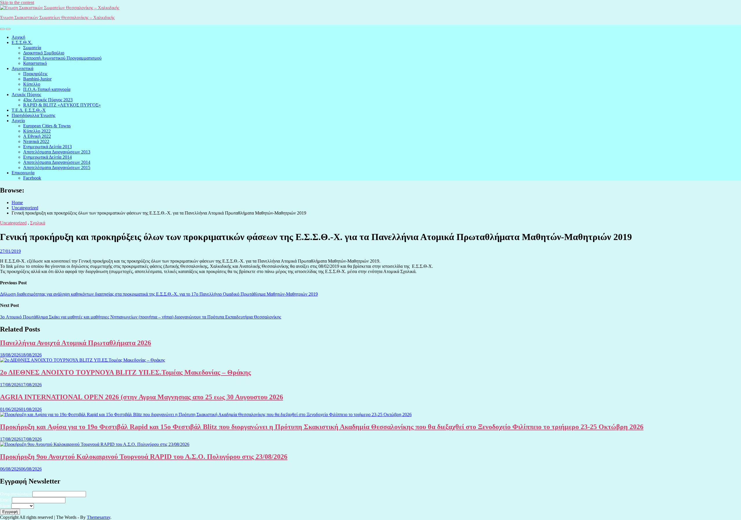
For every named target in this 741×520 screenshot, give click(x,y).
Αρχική (18, 37)
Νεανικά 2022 (36, 141)
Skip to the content (17, 2)
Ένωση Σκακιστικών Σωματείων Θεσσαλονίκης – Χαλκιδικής (57, 17)
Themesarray (98, 517)
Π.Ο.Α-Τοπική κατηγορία (46, 89)
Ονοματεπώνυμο (15, 493)
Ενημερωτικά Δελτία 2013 (47, 146)
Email (5, 499)
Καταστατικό (35, 63)
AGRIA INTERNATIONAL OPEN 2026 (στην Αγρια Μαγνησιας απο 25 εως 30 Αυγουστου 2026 (141, 397)
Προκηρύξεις (35, 73)
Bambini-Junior (37, 78)
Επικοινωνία (23, 172)
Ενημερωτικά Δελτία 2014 (47, 157)
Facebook (32, 177)
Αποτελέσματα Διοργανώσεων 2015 (56, 167)
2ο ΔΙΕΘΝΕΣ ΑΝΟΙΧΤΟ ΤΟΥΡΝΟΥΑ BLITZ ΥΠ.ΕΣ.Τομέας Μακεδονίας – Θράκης (125, 372)
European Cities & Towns (47, 125)
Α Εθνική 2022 (37, 136)
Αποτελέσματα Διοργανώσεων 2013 (56, 151)
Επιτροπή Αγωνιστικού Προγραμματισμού (62, 58)
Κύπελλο (31, 84)
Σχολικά (37, 222)
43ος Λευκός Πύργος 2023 (48, 99)
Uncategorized (13, 222)
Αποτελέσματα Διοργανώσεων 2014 (56, 162)
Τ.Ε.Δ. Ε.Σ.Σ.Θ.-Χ (29, 110)
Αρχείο (18, 120)
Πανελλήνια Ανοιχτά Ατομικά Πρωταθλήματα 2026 (75, 343)
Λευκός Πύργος (26, 94)
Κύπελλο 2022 (37, 131)
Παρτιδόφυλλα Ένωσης (33, 115)
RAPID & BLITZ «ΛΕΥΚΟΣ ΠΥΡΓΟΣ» (62, 104)
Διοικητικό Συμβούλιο (43, 52)
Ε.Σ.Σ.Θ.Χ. (22, 42)
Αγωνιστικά (22, 68)
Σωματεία (32, 47)
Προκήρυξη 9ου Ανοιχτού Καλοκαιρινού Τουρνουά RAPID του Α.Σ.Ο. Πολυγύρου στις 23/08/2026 (143, 456)
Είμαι (5, 505)
